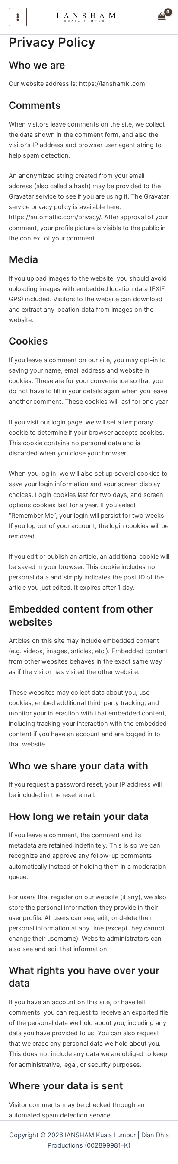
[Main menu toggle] (18, 17)
